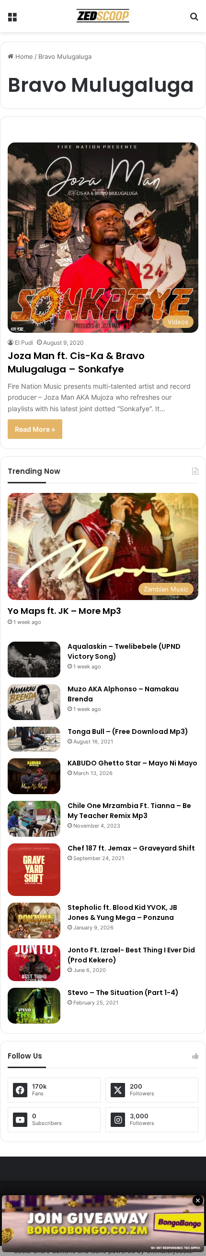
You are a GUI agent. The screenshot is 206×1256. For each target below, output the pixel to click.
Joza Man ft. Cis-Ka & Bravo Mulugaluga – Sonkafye (76, 362)
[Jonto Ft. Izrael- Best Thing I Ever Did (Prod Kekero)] (34, 963)
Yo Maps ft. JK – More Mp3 (64, 611)
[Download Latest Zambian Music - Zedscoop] (103, 16)
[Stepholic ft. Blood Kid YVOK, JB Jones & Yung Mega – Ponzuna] (34, 921)
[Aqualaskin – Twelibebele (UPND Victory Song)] (34, 659)
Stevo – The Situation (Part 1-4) (123, 992)
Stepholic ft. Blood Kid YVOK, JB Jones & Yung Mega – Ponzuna (122, 912)
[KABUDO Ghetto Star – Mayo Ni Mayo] (34, 776)
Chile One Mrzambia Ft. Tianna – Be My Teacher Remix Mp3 (129, 810)
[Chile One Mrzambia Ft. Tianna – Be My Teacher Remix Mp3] (34, 819)
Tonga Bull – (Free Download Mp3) (128, 731)
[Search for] (194, 20)
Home (23, 56)
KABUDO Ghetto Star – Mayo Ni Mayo (132, 763)
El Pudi (24, 342)
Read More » (35, 429)
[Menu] (12, 20)
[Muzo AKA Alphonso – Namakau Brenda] (34, 702)
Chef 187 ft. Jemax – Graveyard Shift (131, 848)
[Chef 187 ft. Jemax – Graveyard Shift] (34, 869)
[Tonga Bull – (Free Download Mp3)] (34, 739)
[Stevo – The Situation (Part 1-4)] (34, 1006)
